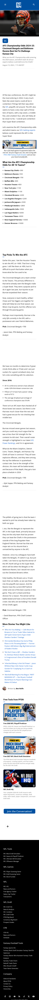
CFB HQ (6, 932)
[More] (7, 826)
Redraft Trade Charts (10, 963)
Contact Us (6, 984)
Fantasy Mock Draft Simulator (13, 950)
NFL (7, 107)
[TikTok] (24, 996)
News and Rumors (9, 889)
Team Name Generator (10, 968)
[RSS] (19, 996)
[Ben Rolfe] (5, 688)
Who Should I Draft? (9, 966)
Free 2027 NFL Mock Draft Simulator (16, 756)
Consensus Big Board (10, 920)
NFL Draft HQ (8, 789)
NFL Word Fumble (9, 877)
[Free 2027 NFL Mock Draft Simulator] (19, 745)
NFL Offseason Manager (11, 861)
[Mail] (14, 996)
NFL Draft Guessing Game (11, 874)
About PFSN (7, 981)
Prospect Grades (8, 922)
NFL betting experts (27, 130)
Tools (5, 719)
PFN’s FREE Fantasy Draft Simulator (15, 155)
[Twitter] (28, 996)
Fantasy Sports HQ (9, 948)
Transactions (7, 897)
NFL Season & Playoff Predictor (13, 856)
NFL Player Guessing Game (12, 871)
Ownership (7, 989)
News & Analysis (8, 909)
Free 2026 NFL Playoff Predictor (15, 723)
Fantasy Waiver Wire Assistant (13, 955)
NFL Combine (7, 912)
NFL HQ (6, 886)
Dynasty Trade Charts (10, 961)
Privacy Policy (7, 986)
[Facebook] (5, 996)
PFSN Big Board (8, 917)
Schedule (6, 938)
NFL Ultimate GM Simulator (12, 859)
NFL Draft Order (8, 914)
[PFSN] (20, 5)
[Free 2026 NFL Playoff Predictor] (19, 712)
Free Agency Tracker (9, 891)
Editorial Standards (9, 979)
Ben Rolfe (20, 688)
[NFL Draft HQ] (19, 778)
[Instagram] (9, 996)
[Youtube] (33, 996)
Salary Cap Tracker (9, 894)
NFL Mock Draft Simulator (11, 854)
